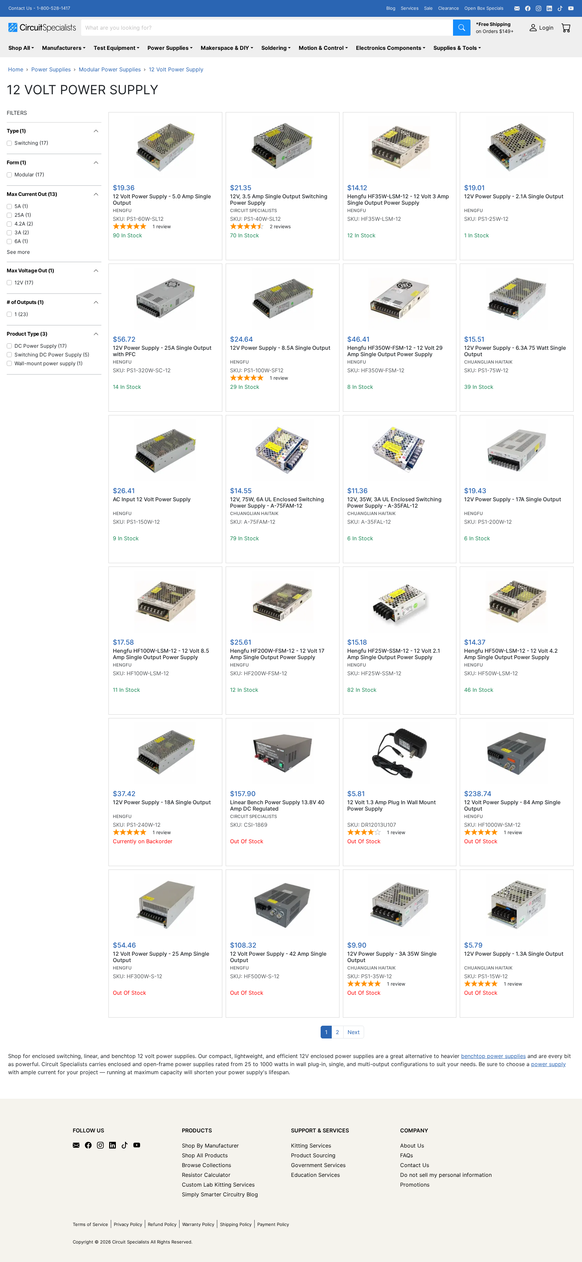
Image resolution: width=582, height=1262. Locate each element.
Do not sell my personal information (446, 1174)
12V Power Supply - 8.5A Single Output (280, 348)
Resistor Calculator (206, 1174)
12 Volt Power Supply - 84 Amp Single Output (512, 805)
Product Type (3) (27, 334)
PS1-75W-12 (493, 370)
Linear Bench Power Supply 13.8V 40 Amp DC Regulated (277, 805)
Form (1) (16, 162)
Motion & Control (321, 47)
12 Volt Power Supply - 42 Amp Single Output (278, 957)
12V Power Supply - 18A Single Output (162, 802)
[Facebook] (527, 8)
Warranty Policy (198, 1224)
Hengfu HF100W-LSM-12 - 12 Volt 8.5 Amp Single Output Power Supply (161, 654)
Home (15, 69)
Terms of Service (90, 1224)
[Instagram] (538, 8)
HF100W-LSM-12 (148, 673)
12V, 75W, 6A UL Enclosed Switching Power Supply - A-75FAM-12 (277, 502)
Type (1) (16, 131)
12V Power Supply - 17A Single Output (512, 499)
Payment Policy (273, 1224)
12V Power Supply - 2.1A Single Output (513, 196)
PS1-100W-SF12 (264, 370)
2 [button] (337, 1032)
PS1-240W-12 (144, 824)
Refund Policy (162, 1224)
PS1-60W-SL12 (145, 218)
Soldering (274, 47)
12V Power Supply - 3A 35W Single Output (392, 957)
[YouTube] (571, 8)
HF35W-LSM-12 (381, 218)
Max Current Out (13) (32, 194)
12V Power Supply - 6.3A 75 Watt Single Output (515, 351)
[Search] (462, 28)
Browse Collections (206, 1165)
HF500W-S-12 (262, 976)
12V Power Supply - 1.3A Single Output (513, 954)
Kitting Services (311, 1145)
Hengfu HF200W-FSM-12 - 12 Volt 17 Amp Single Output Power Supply (277, 654)
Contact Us (414, 1165)
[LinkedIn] (549, 8)
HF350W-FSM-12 (383, 370)
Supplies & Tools (455, 47)
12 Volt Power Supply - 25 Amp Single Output (161, 957)
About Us (412, 1145)
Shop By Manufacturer (210, 1145)
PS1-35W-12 (376, 976)
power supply (548, 1064)
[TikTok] (560, 8)
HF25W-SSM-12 (381, 673)
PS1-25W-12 (493, 218)
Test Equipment (114, 47)
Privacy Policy (128, 1224)
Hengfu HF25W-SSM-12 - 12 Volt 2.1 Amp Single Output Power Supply (393, 654)
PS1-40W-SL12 (262, 218)
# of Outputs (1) (25, 302)
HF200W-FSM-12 (265, 673)
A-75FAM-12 (260, 521)
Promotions (414, 1184)
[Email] (517, 8)
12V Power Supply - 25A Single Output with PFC (162, 351)
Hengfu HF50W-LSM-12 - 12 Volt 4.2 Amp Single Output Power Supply (511, 654)
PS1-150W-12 (143, 521)
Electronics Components (388, 47)
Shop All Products (205, 1155)
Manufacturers (62, 47)
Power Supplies (168, 47)
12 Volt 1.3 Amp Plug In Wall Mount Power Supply (391, 805)
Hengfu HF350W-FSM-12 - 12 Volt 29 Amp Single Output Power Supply (395, 351)
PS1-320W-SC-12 (149, 370)
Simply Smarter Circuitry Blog (220, 1194)
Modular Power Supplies (110, 69)
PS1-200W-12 (495, 521)
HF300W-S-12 (144, 976)
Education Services (315, 1174)
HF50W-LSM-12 (498, 673)
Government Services (318, 1165)
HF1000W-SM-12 (499, 824)
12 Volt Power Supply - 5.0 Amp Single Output (162, 199)
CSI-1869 (255, 824)
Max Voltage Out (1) (30, 270)
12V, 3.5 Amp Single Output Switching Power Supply (278, 199)
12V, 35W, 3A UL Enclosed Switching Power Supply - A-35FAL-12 (394, 502)
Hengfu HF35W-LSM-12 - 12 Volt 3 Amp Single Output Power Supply (398, 199)
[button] (353, 1032)
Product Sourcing (313, 1155)
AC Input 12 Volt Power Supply (152, 499)
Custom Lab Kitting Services (218, 1184)
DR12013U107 (378, 824)
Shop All (19, 47)
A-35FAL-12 (376, 521)
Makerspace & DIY (225, 47)
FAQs (406, 1155)
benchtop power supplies (493, 1056)
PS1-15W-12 (493, 976)
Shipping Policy (236, 1224)
